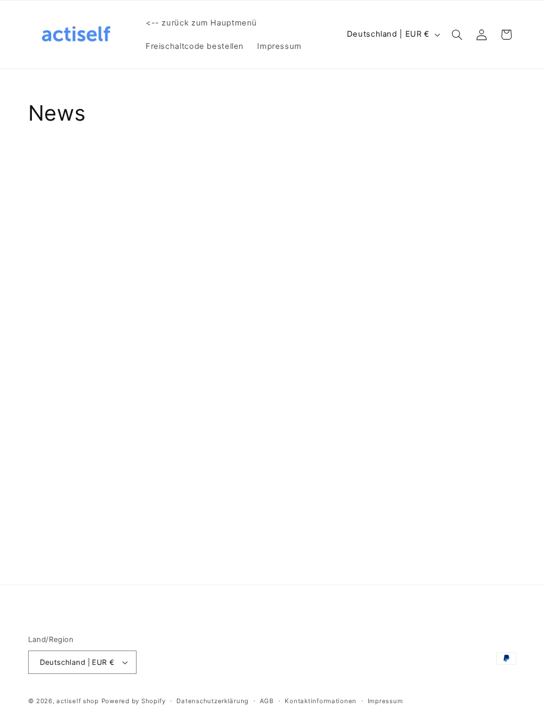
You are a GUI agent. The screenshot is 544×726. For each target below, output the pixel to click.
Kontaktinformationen (320, 701)
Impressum (385, 701)
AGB (267, 701)
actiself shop (77, 701)
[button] (457, 34)
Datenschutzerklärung (212, 701)
